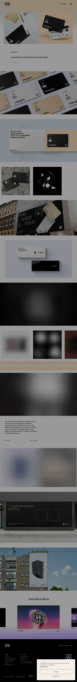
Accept (56, 671)
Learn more (56, 676)
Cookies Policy (44, 666)
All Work (63, 3)
